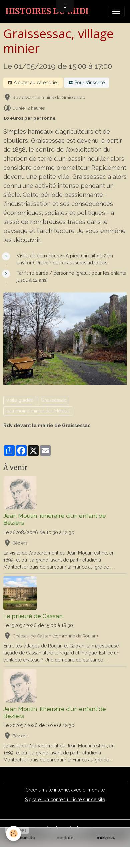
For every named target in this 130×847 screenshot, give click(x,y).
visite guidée (19, 400)
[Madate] (65, 837)
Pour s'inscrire (89, 82)
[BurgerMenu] (116, 11)
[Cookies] (13, 833)
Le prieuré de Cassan (33, 615)
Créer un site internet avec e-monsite (65, 790)
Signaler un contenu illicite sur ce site (65, 799)
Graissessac (53, 400)
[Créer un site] (24, 837)
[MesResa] (105, 837)
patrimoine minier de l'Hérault (38, 410)
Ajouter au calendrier (35, 82)
